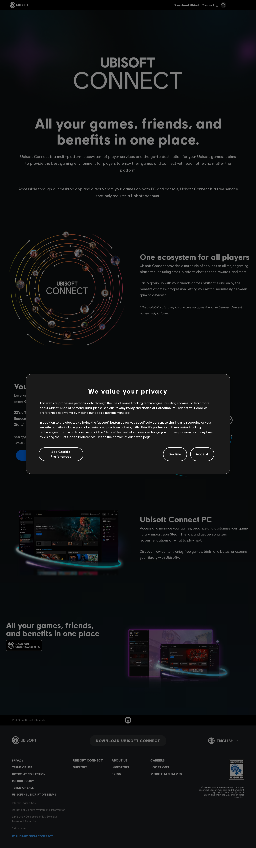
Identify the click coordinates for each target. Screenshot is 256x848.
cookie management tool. (113, 413)
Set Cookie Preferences (61, 454)
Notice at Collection (156, 408)
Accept (202, 454)
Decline (175, 454)
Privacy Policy (125, 408)
